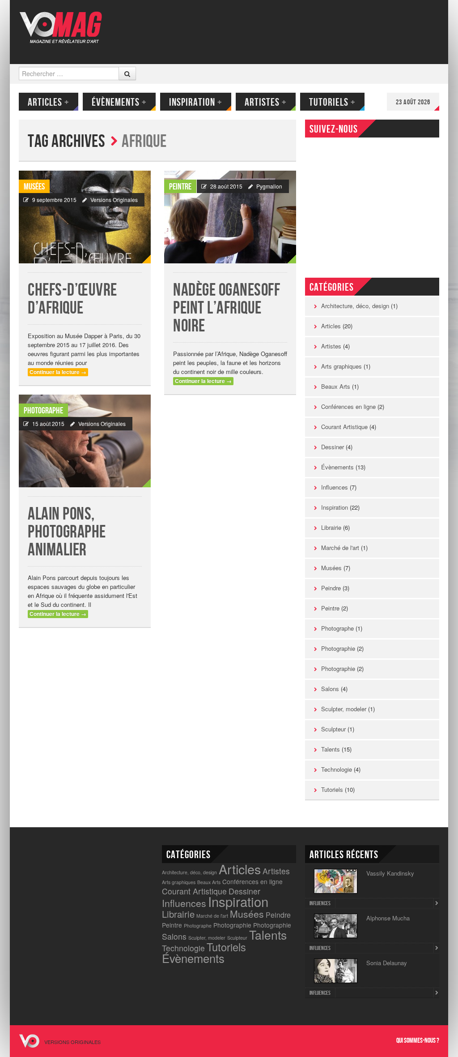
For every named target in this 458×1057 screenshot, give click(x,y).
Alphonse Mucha (388, 918)
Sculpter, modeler (343, 709)
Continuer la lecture (58, 372)
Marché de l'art (340, 547)
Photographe (43, 410)
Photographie (338, 648)
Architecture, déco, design (355, 305)
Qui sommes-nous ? (417, 1040)
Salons (330, 688)
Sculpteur (333, 729)
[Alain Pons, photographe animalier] (85, 441)
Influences (334, 487)
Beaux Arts (335, 386)
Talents (330, 749)
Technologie (336, 769)
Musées (34, 186)
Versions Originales (114, 199)
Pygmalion (269, 186)
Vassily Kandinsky (390, 873)
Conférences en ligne (348, 406)
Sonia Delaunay (386, 962)
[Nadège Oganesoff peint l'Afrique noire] (230, 217)
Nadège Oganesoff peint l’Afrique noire (226, 308)
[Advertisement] (276, 29)
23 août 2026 (413, 102)
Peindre (331, 588)
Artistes (266, 102)
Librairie (331, 527)
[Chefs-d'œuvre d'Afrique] (85, 217)
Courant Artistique (344, 426)
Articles (48, 102)
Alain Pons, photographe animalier (67, 532)
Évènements (119, 102)
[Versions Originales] (64, 22)
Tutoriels (332, 102)
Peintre (180, 186)
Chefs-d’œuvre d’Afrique (72, 299)
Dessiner (332, 447)
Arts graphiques (341, 366)
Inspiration (195, 102)
